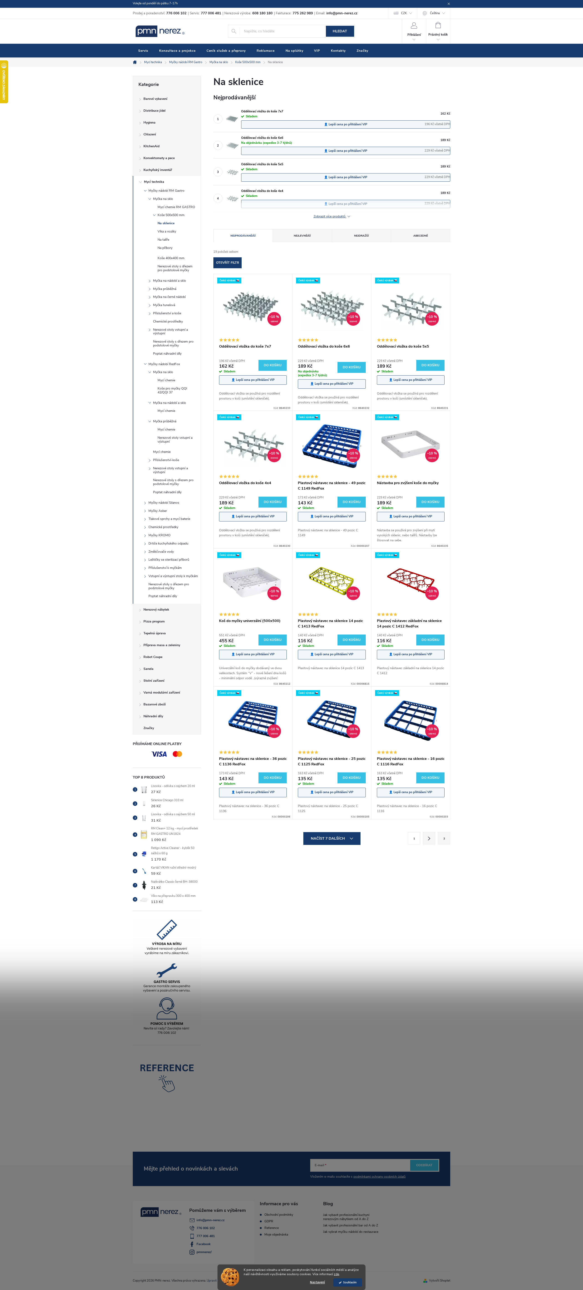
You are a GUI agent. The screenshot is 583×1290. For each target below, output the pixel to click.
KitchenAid (151, 146)
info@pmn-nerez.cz (211, 1220)
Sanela (148, 669)
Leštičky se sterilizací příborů (168, 559)
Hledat (340, 31)
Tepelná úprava (154, 633)
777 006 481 (206, 1236)
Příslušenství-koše (166, 460)
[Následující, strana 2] (429, 838)
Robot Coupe (152, 657)
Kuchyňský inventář (157, 170)
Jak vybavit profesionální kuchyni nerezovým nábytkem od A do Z (346, 1217)
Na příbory (165, 248)
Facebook (204, 1244)
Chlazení (149, 134)
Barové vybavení (155, 99)
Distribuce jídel (154, 110)
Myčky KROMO (159, 535)
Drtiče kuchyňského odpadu (168, 543)
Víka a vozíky (167, 231)
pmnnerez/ (204, 1252)
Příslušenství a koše (167, 313)
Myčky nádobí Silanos (163, 503)
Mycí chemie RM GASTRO (176, 207)
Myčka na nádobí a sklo (169, 281)
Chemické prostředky (168, 321)
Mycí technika (154, 182)
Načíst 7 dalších (328, 838)
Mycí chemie (166, 380)
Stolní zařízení (153, 681)
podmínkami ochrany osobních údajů (379, 1176)
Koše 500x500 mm (171, 215)
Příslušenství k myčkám (165, 568)
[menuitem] (143, 51)
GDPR (268, 1221)
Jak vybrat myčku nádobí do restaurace (350, 1232)
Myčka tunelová (164, 305)
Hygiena (149, 122)
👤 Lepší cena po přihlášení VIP (345, 124)
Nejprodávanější (243, 235)
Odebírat (424, 1165)
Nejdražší (361, 235)
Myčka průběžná (164, 289)
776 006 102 (206, 1228)
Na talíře (163, 239)
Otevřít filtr (227, 263)
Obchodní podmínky (278, 1215)
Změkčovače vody (161, 552)
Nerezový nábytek (156, 609)
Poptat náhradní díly (167, 353)
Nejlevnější (302, 235)
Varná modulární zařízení (161, 692)
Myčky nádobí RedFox (164, 364)
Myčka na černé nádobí (169, 297)
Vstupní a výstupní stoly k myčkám (173, 576)
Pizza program (154, 621)
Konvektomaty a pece (159, 158)
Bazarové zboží (154, 704)
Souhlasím (350, 1282)
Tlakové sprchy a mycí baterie (169, 519)
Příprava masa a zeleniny (161, 645)
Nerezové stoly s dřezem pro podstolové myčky (175, 268)
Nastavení (317, 1282)
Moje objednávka (276, 1234)
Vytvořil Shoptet (439, 1281)
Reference (271, 1228)
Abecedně (420, 235)
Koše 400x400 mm (171, 258)
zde (336, 1274)
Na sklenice (166, 223)
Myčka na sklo (163, 199)
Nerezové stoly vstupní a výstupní (170, 332)
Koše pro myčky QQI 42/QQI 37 (172, 390)
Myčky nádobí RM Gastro (166, 190)
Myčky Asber (157, 511)
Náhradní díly (153, 716)
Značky (148, 728)
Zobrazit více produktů (330, 217)
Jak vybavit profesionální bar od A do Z (350, 1225)
